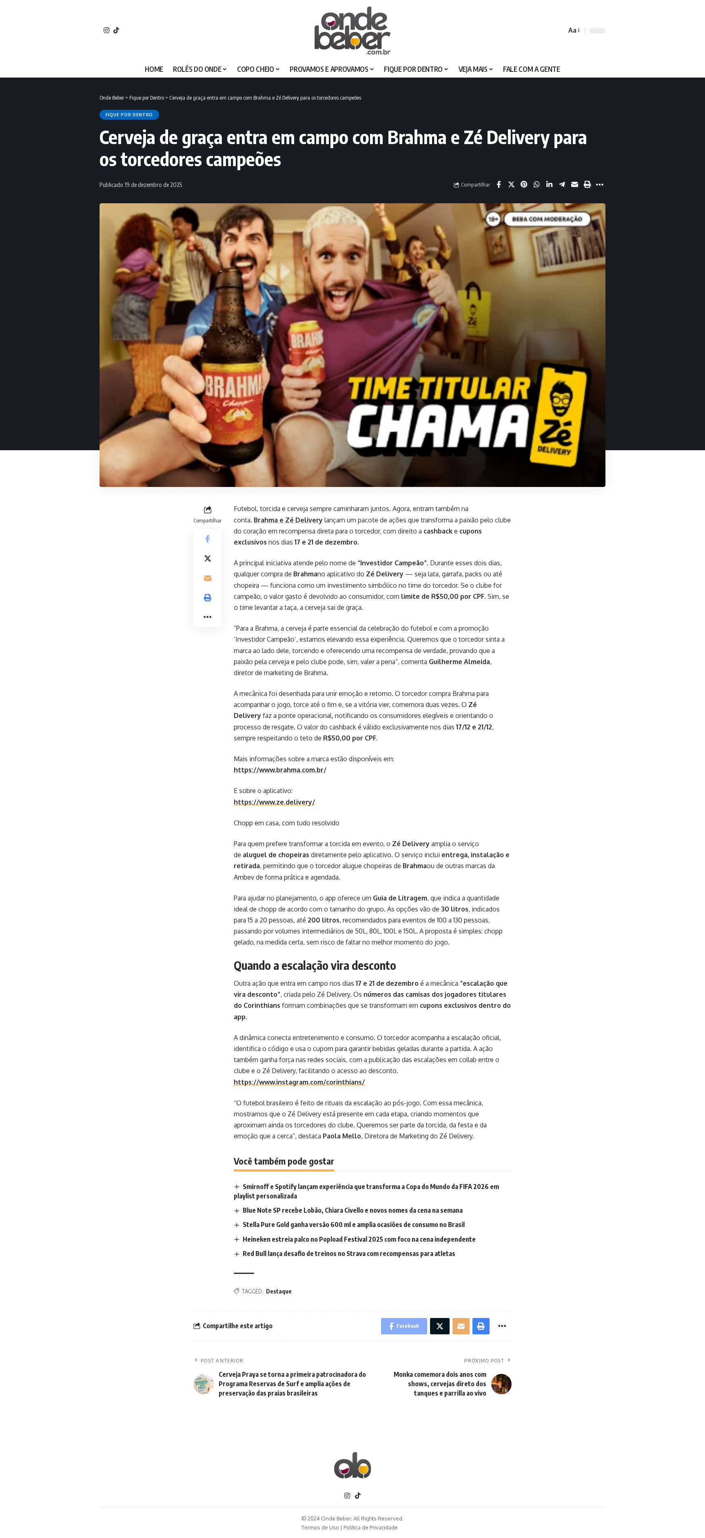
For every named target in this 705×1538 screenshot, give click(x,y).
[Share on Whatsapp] (536, 184)
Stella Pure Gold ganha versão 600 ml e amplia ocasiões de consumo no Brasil (354, 1224)
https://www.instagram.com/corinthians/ (299, 1082)
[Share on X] (511, 184)
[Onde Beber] (352, 30)
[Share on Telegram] (562, 184)
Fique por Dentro (129, 114)
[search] (558, 31)
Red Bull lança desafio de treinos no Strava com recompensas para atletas (349, 1253)
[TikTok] (116, 30)
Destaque (279, 1291)
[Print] (587, 184)
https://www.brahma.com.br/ (280, 770)
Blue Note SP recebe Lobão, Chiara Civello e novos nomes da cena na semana (353, 1210)
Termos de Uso (320, 1527)
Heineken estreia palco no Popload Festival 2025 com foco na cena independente (359, 1239)
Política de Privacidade (371, 1527)
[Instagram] (106, 30)
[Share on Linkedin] (549, 184)
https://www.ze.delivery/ (274, 802)
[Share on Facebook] (498, 184)
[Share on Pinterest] (524, 184)
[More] (599, 184)
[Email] (574, 184)
